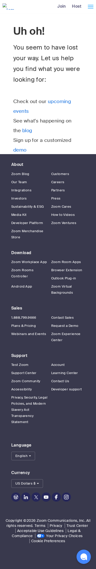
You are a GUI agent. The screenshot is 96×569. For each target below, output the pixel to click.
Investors (19, 198)
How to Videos (63, 215)
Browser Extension (66, 270)
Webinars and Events (28, 334)
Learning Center (64, 373)
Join (61, 6)
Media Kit (19, 215)
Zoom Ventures (63, 223)
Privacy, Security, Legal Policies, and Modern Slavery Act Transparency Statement (29, 409)
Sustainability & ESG (27, 206)
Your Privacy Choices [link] (64, 536)
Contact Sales (62, 317)
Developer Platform (27, 223)
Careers (58, 182)
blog (27, 131)
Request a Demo (65, 326)
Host (76, 6)
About (17, 164)
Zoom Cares (61, 206)
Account (58, 365)
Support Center (24, 373)
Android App (21, 286)
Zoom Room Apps (66, 262)
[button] (23, 456)
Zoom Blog (20, 174)
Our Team (19, 182)
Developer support (66, 389)
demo (20, 150)
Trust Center (77, 525)
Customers (60, 174)
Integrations (21, 190)
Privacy (56, 525)
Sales (16, 308)
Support (19, 355)
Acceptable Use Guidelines (40, 530)
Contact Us (60, 381)
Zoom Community (25, 381)
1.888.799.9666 (23, 317)
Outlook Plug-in (63, 278)
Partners (58, 190)
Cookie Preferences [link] (48, 541)
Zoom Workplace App (29, 262)
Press (56, 198)
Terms (40, 525)
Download (21, 252)
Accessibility (21, 389)
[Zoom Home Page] (8, 6)
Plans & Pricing (23, 326)
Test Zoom (20, 365)
